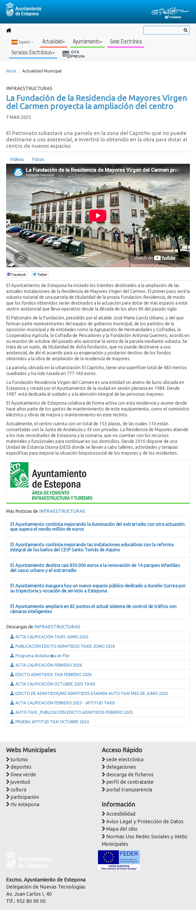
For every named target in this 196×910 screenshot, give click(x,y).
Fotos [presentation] (38, 159)
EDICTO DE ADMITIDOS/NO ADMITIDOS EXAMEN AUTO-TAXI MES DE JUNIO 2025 (91, 693)
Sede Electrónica (126, 41)
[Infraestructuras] (51, 480)
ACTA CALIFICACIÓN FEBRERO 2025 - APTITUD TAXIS (64, 703)
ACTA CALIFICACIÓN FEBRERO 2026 (48, 665)
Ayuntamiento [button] (86, 41)
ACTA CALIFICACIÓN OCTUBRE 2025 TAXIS (54, 684)
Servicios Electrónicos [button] (31, 52)
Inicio (11, 71)
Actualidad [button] (52, 41)
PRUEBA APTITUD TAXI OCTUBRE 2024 (51, 721)
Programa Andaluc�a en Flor (42, 655)
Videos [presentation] (17, 159)
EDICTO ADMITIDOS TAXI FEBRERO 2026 (53, 674)
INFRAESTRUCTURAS (62, 511)
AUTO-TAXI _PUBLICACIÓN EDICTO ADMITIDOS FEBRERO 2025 (73, 712)
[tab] (17, 159)
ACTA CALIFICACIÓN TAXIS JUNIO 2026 (51, 636)
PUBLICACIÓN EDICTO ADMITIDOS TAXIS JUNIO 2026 (64, 646)
